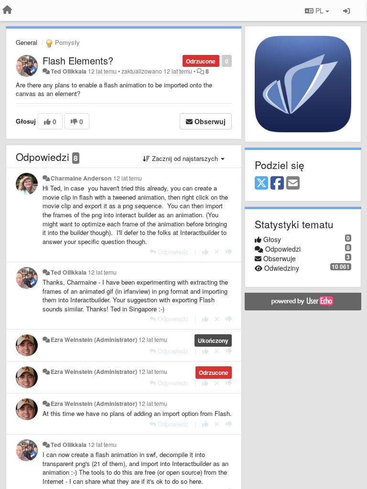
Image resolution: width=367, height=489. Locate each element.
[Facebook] (277, 183)
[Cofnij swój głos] (217, 251)
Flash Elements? (78, 60)
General (26, 42)
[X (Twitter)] (261, 183)
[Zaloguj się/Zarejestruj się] (346, 10)
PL (319, 10)
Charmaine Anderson (81, 178)
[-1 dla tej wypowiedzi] (229, 251)
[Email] (293, 183)
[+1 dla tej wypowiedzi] (205, 251)
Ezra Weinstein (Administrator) (94, 339)
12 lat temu (127, 178)
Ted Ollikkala (68, 71)
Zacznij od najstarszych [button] (185, 158)
